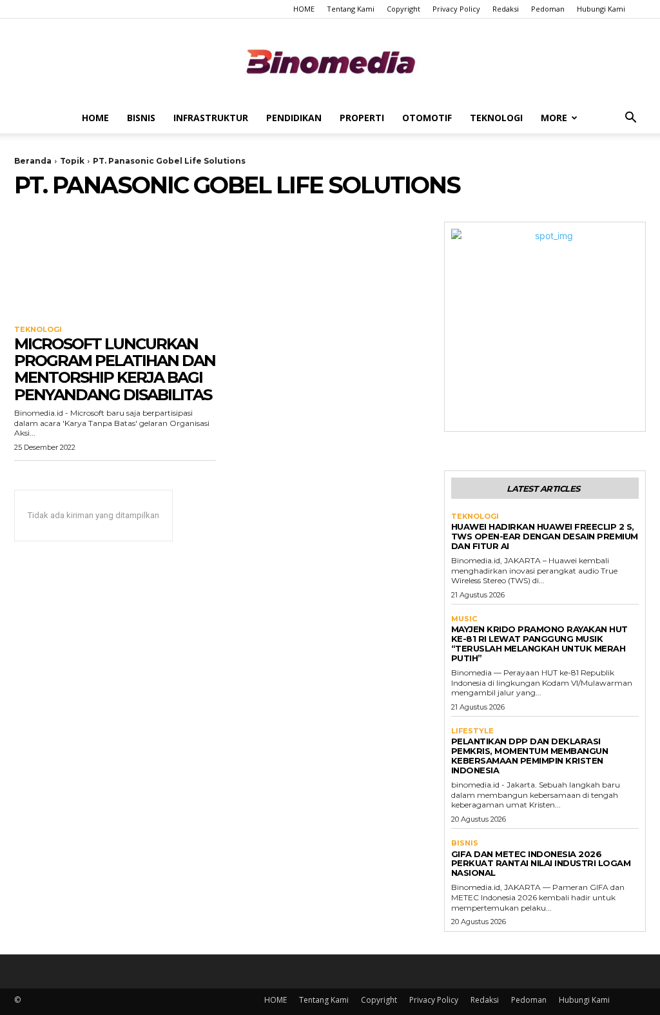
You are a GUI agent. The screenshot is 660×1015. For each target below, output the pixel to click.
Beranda (33, 161)
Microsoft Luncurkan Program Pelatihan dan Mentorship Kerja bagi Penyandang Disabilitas (114, 369)
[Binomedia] (330, 61)
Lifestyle (472, 731)
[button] (630, 119)
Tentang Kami (350, 9)
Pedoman (548, 9)
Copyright (403, 9)
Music (464, 619)
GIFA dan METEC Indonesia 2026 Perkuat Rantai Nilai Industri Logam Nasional (541, 863)
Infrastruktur (210, 117)
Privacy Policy (456, 9)
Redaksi (505, 9)
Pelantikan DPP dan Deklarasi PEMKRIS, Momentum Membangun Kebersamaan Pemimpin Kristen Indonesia (529, 755)
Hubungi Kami (601, 9)
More (554, 117)
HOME (304, 9)
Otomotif (427, 117)
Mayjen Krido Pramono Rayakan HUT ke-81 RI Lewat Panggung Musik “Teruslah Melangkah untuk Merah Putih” (539, 643)
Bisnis (141, 117)
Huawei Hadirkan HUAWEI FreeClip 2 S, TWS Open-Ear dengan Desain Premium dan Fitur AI (544, 536)
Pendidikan (294, 117)
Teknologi (496, 117)
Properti (362, 117)
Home (95, 117)
